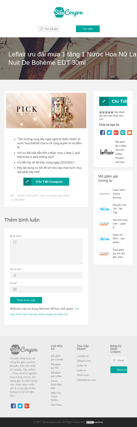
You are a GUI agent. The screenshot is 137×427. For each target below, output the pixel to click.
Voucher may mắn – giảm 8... (120, 223)
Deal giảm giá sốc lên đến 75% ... (119, 253)
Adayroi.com (84, 360)
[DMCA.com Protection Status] (95, 422)
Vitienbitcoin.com (86, 379)
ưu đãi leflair (18, 199)
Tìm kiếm (88, 28)
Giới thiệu (56, 404)
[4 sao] (109, 112)
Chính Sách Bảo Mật (56, 384)
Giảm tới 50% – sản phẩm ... (119, 238)
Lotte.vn (81, 370)
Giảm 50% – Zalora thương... (120, 194)
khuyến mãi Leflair (27, 195)
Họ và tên (16, 269)
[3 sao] (106, 112)
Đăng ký (121, 369)
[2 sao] (103, 112)
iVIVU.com (83, 375)
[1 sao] (100, 112)
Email (13, 283)
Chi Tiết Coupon (49, 182)
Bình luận (16, 236)
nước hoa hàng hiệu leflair (54, 195)
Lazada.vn (83, 355)
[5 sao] (112, 112)
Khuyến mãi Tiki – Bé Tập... (119, 208)
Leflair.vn (82, 365)
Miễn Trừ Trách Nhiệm (56, 396)
